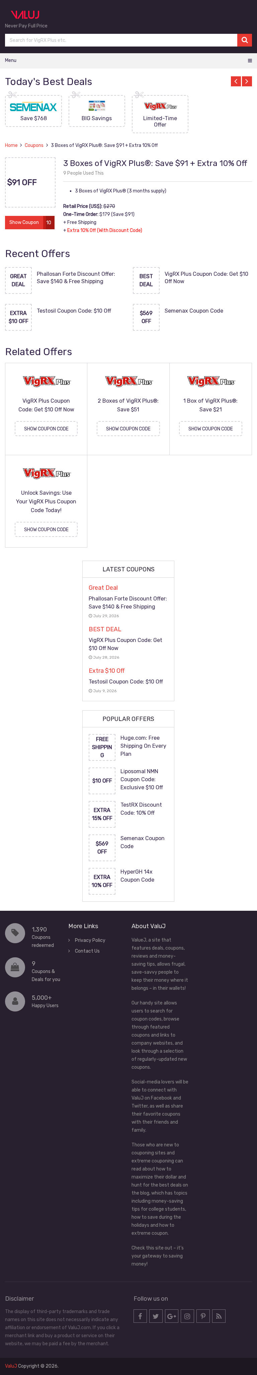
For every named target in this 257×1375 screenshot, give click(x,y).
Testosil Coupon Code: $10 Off (74, 311)
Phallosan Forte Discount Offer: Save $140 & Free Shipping (76, 278)
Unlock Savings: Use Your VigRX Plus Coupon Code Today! (46, 501)
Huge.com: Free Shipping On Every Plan (143, 746)
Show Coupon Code (46, 429)
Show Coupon (24, 222)
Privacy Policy (90, 940)
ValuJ (11, 1366)
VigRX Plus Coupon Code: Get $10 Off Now (206, 278)
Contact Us (87, 951)
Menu (10, 60)
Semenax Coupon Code (194, 311)
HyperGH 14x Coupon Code (137, 876)
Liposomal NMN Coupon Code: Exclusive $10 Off (141, 779)
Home (11, 145)
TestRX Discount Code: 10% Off (141, 809)
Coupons (34, 145)
